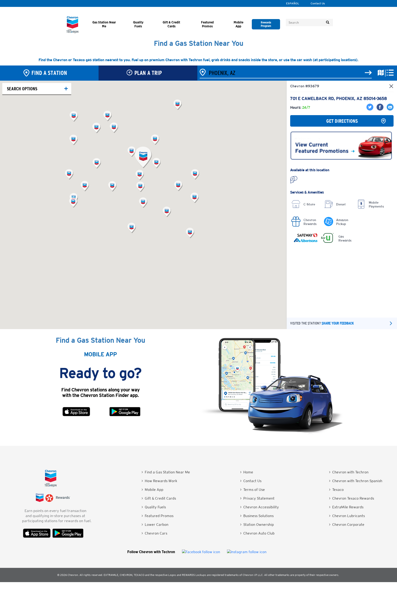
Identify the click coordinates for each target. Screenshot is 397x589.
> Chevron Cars (154, 533)
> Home (246, 472)
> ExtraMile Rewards (346, 507)
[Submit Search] (328, 22)
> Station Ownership (257, 524)
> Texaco (336, 489)
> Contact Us (250, 481)
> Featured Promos (157, 516)
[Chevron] (72, 32)
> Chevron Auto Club (257, 533)
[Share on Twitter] (370, 109)
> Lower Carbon (155, 524)
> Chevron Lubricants (347, 516)
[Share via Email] (389, 109)
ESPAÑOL (292, 3)
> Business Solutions (257, 516)
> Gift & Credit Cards (159, 498)
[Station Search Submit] (368, 72)
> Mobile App (152, 489)
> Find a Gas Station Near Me (166, 472)
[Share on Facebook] (379, 109)
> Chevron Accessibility (259, 507)
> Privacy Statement (257, 498)
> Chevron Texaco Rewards (351, 498)
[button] (143, 157)
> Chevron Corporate (346, 524)
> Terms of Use (252, 489)
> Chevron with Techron (349, 472)
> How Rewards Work (159, 481)
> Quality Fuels (154, 507)
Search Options (22, 88)
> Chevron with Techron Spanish (355, 481)
